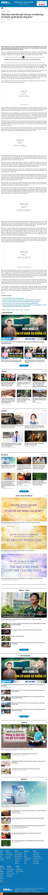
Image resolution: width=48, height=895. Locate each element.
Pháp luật (1, 858)
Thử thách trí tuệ (36, 853)
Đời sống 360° (2, 868)
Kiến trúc (25, 856)
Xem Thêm (24, 365)
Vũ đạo (25, 863)
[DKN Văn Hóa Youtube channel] (44, 4)
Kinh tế (1, 853)
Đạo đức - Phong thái (18, 853)
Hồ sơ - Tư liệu (8, 856)
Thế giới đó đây (8, 858)
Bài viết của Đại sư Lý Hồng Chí (24, 496)
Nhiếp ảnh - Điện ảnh (27, 858)
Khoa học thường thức (20, 871)
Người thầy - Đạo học (36, 856)
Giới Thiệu (8, 4)
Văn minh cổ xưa (27, 859)
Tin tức (17, 873)
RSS (20, 891)
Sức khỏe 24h (9, 876)
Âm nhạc (25, 853)
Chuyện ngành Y (10, 871)
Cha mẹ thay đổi (36, 859)
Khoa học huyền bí (19, 869)
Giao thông (2, 859)
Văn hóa (33, 485)
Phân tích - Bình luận (9, 854)
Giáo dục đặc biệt (36, 854)
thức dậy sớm (27, 309)
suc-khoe (17, 309)
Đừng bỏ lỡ (24, 779)
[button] (46, 365)
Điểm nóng (2, 854)
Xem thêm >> (44, 371)
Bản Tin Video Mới (25, 656)
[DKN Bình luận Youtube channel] (42, 4)
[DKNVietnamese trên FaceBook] (39, 2)
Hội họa (25, 854)
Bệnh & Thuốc (9, 868)
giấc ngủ (8, 309)
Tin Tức (2, 687)
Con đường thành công (37, 858)
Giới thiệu (16, 891)
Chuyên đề (16, 861)
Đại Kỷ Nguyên (40, 888)
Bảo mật (33, 891)
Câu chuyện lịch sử (20, 386)
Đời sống (3, 11)
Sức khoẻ (1, 882)
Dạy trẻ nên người (36, 861)
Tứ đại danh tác (17, 859)
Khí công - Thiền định (10, 873)
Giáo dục (35, 851)
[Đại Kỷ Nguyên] (5, 2)
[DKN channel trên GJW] (43, 2)
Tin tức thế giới (8, 853)
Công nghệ (18, 868)
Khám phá (3, 386)
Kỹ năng (8, 11)
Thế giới (2, 468)
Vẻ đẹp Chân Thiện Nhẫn (5, 447)
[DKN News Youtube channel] (39, 4)
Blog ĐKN (1, 878)
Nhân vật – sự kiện (24, 590)
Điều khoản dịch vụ (26, 891)
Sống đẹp (1, 873)
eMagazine (24, 722)
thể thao (21, 309)
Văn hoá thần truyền (20, 471)
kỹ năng (12, 309)
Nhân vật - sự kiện (4, 620)
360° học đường (36, 863)
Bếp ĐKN (1, 871)
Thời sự (1, 851)
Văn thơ (25, 861)
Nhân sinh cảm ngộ (4, 428)
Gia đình (1, 869)
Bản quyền (38, 891)
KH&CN (17, 866)
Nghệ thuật (17, 863)
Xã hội (1, 856)
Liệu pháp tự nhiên (10, 875)
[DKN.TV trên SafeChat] (37, 2)
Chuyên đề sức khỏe (10, 869)
